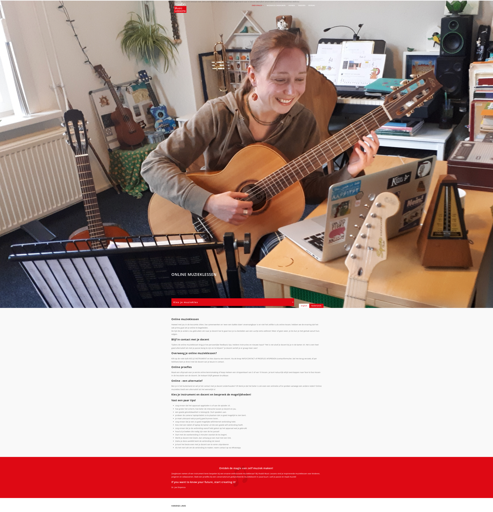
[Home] (180, 5)
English (304, 305)
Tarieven (301, 5)
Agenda (291, 5)
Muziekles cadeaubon (276, 5)
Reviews (311, 5)
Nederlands (316, 305)
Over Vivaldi (257, 5)
